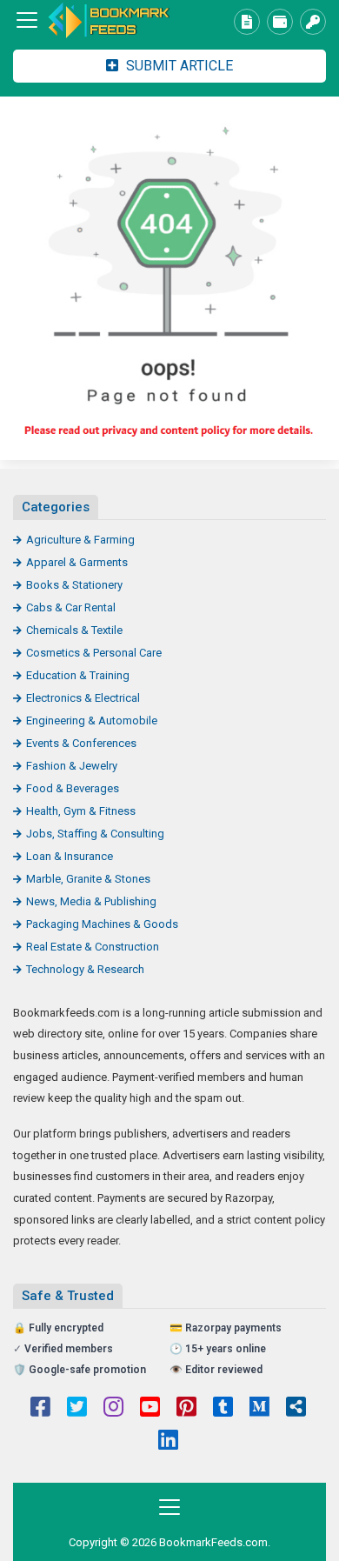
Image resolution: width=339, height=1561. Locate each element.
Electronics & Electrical (83, 697)
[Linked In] (168, 1441)
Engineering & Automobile (91, 720)
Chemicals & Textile (74, 630)
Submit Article (178, 65)
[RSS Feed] (296, 1408)
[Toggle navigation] (27, 20)
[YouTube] (150, 1408)
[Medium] (259, 1408)
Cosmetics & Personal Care (94, 652)
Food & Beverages (72, 788)
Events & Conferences (81, 743)
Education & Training (78, 675)
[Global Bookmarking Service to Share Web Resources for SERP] (109, 20)
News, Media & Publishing (91, 901)
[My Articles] (247, 22)
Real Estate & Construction (92, 946)
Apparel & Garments (77, 562)
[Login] (313, 22)
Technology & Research (85, 969)
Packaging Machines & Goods (102, 924)
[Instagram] (113, 1408)
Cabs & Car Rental (71, 607)
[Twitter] (77, 1408)
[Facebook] (40, 1408)
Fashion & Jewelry (71, 765)
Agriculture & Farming (80, 539)
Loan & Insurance (69, 856)
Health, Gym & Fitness (81, 810)
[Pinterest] (186, 1408)
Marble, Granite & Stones (88, 878)
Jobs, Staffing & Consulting (95, 833)
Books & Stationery (74, 584)
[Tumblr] (223, 1408)
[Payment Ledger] (280, 22)
